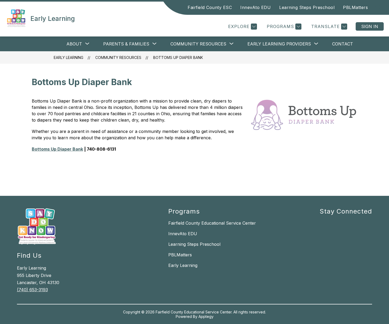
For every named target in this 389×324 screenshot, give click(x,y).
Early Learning (68, 57)
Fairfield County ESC (210, 7)
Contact (342, 44)
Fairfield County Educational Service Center (212, 223)
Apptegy (206, 316)
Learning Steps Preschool (306, 7)
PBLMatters (355, 7)
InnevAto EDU (255, 7)
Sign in (369, 26)
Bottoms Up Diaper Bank (178, 57)
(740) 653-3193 (32, 289)
